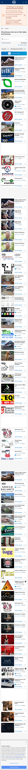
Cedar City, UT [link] (17, 61)
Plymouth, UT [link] (17, 137)
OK (26, 742)
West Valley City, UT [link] (18, 93)
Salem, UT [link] (17, 519)
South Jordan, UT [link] (18, 397)
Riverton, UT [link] (17, 124)
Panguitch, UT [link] (17, 267)
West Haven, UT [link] (18, 234)
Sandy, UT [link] (17, 508)
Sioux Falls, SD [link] (18, 114)
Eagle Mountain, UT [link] (18, 377)
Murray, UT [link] (17, 257)
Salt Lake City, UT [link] (18, 71)
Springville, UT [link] (17, 682)
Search (7, 28)
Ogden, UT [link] (17, 310)
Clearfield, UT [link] (17, 727)
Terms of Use (18, 754)
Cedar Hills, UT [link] (18, 366)
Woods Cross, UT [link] (18, 333)
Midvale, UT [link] (17, 541)
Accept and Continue (14, 767)
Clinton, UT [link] (17, 344)
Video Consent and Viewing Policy (14, 757)
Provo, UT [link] (17, 214)
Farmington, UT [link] (18, 584)
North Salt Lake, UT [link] (18, 180)
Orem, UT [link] (16, 158)
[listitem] (14, 61)
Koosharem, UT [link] (18, 354)
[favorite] (24, 65)
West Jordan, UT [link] (18, 388)
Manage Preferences (14, 763)
